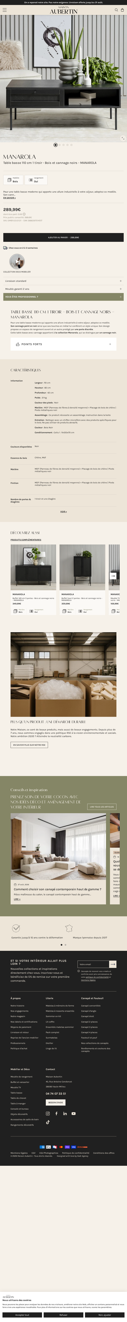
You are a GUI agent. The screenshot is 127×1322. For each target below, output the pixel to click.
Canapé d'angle (88, 1011)
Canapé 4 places (89, 1032)
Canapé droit (87, 1016)
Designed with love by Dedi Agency (72, 1156)
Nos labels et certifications (24, 1021)
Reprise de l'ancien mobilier (24, 1037)
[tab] (26, 540)
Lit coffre (50, 1021)
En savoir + (9, 198)
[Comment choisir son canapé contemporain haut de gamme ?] (58, 849)
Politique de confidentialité (75, 1153)
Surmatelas (51, 1037)
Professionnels (18, 1043)
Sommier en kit (53, 1016)
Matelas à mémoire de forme (60, 1005)
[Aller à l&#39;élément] (56, 145)
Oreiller (49, 1043)
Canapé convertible (91, 1005)
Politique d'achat (19, 1048)
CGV (33, 1153)
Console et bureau (20, 1109)
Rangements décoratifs (22, 1125)
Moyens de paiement (21, 1027)
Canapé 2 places (89, 1021)
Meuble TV (16, 1087)
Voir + (63, 511)
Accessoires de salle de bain (25, 1119)
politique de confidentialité (97, 977)
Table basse (16, 1092)
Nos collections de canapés (94, 1043)
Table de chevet (18, 1098)
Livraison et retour (20, 1032)
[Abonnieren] (112, 964)
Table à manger (18, 1103)
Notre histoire (17, 1005)
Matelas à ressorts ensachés (60, 1011)
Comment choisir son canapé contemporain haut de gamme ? (57, 889)
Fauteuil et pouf (89, 1037)
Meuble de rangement (21, 1076)
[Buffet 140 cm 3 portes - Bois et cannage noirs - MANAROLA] (33, 567)
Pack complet (52, 1032)
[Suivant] (113, 576)
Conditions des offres (103, 1153)
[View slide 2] (65, 945)
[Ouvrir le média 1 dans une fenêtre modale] (123, 138)
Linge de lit (51, 1048)
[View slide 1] (62, 945)
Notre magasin (18, 1016)
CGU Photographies (48, 1153)
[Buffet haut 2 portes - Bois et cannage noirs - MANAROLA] (82, 567)
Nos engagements (19, 1011)
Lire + (17, 899)
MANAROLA (19, 594)
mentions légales (88, 980)
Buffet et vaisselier (20, 1082)
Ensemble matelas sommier (60, 1027)
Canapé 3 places (89, 1027)
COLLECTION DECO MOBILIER (17, 272)
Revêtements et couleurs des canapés (95, 1049)
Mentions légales (19, 1153)
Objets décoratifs (19, 1114)
